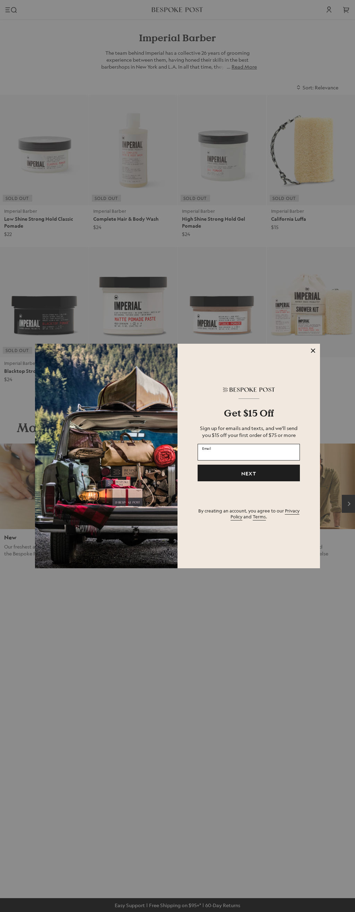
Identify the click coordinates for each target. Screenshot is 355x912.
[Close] (313, 351)
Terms (259, 516)
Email (206, 448)
